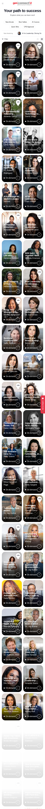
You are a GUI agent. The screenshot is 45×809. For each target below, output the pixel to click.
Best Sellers (23, 22)
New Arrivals (10, 22)
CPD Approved (29, 27)
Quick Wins (15, 27)
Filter (6, 39)
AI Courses (35, 22)
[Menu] (2, 3)
